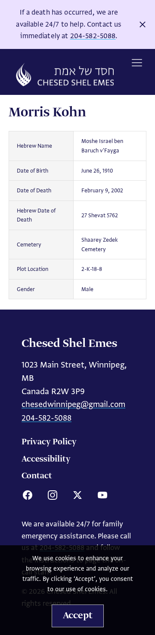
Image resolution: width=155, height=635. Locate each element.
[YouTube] (102, 495)
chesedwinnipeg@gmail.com (73, 404)
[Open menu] (137, 63)
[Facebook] (28, 495)
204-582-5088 (93, 36)
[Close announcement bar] (142, 24)
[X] (77, 495)
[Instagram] (52, 495)
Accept (78, 616)
